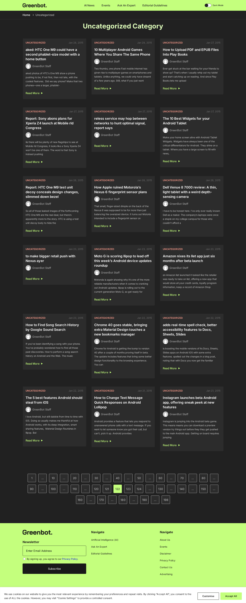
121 (107, 489)
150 (203, 489)
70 (182, 478)
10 (53, 478)
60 (160, 478)
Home (26, 15)
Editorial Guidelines (154, 5)
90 (32, 489)
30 (96, 478)
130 (160, 489)
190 (144, 500)
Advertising (166, 574)
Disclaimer (165, 553)
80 (203, 478)
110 (75, 489)
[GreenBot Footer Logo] (37, 532)
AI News (89, 5)
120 (96, 489)
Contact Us (166, 567)
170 (101, 500)
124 (139, 489)
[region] (123, 595)
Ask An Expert (126, 5)
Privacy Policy (69, 558)
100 (53, 489)
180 (122, 500)
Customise (208, 596)
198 (165, 500)
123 (128, 489)
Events (106, 5)
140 (182, 489)
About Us (165, 539)
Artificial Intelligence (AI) (104, 539)
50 (139, 478)
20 (74, 478)
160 (80, 500)
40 (117, 478)
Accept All (231, 596)
